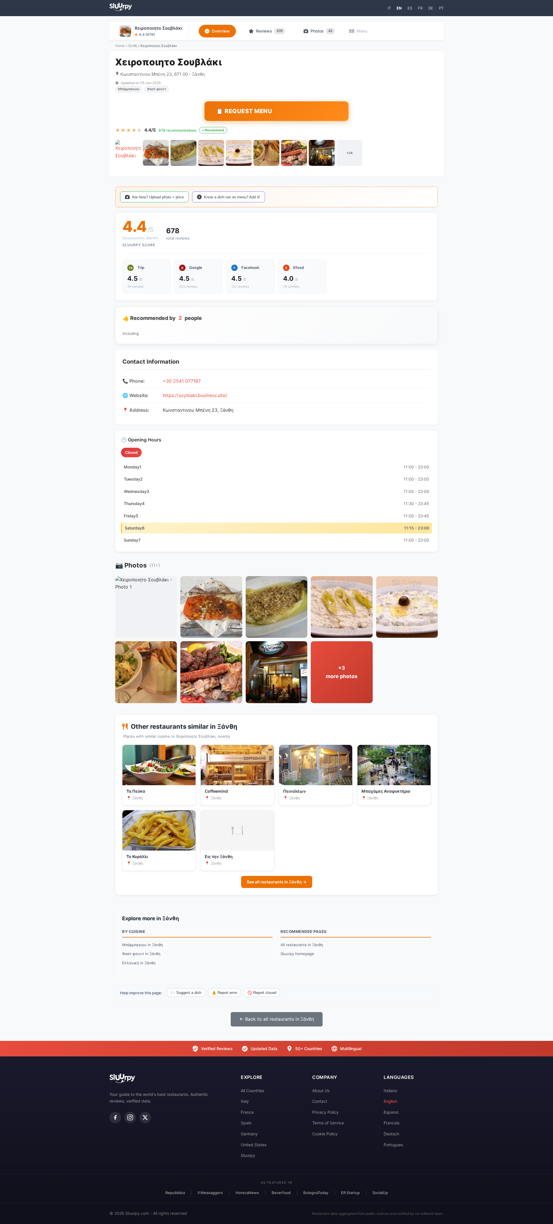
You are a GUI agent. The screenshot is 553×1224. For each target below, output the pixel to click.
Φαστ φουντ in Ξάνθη (141, 953)
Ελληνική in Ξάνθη (139, 963)
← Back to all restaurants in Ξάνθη (276, 1019)
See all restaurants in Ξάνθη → (276, 881)
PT (441, 8)
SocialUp (380, 1192)
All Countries (252, 1090)
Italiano (390, 1090)
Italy (245, 1101)
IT (389, 8)
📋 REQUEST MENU (244, 111)
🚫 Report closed (261, 992)
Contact (319, 1101)
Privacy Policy (325, 1112)
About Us (320, 1090)
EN (399, 8)
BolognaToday (315, 1192)
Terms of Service (328, 1122)
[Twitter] (145, 1117)
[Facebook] (115, 1117)
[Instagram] (130, 1117)
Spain (246, 1122)
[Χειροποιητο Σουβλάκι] (128, 153)
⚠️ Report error (224, 992)
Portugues (393, 1144)
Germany (249, 1133)
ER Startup (350, 1192)
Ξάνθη (132, 45)
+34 (349, 153)
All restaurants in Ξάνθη (302, 944)
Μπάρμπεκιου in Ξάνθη (142, 944)
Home (120, 45)
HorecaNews (247, 1192)
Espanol (391, 1112)
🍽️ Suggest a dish (186, 992)
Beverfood (281, 1192)
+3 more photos (341, 672)
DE (430, 8)
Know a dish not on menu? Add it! (232, 197)
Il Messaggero (210, 1192)
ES (410, 8)
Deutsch (391, 1133)
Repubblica (175, 1192)
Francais (391, 1122)
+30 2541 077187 (182, 381)
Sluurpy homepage (297, 953)
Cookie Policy (325, 1133)
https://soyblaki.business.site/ (195, 395)
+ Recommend (213, 130)
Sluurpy (248, 1155)
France (247, 1112)
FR (420, 8)
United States (253, 1144)
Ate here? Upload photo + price (158, 197)
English (390, 1101)
